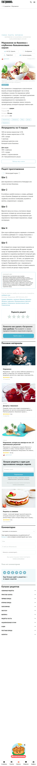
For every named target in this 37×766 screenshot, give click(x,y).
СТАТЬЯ (5, 440)
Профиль (33, 764)
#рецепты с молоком (12, 299)
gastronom (6, 58)
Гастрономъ (4, 764)
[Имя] (18, 541)
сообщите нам (6, 295)
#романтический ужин (22, 303)
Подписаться (18, 474)
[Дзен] (24, 572)
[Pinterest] (16, 572)
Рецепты (12, 764)
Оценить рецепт (7, 11)
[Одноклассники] (12, 572)
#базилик (22, 299)
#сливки (4, 299)
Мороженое (5, 123)
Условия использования (18, 484)
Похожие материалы (19, 11)
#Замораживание (19, 301)
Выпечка (18, 764)
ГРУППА (5, 366)
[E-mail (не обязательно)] (18, 546)
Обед (22, 119)
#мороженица (6, 305)
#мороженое (11, 303)
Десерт (28, 119)
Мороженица (5, 119)
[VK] (8, 572)
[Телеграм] (4, 572)
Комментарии (31, 11)
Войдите (4, 537)
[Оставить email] (18, 469)
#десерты (28, 299)
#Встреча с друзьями (8, 301)
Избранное (26, 764)
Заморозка (15, 119)
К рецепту (4, 85)
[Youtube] (20, 572)
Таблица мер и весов (18, 161)
